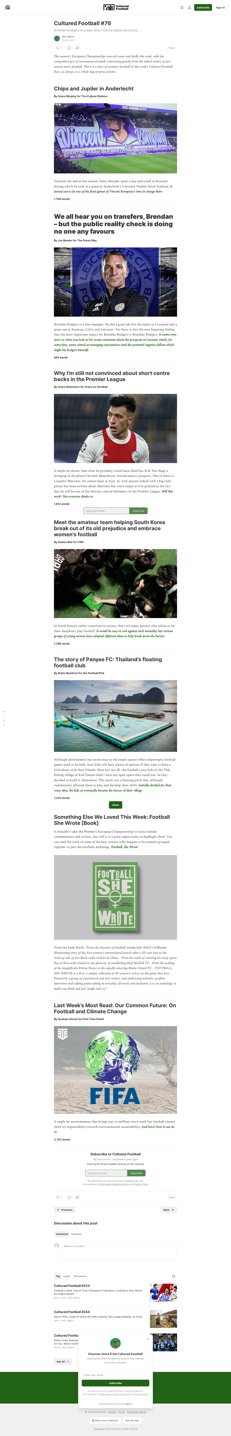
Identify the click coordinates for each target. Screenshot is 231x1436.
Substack (99, 1428)
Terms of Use (131, 1390)
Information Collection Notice (114, 1394)
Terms (121, 1412)
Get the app (132, 1420)
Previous (66, 1209)
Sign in (220, 7)
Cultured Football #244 (72, 1312)
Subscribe (203, 7)
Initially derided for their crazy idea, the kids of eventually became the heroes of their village (112, 788)
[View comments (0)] (69, 48)
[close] (148, 1339)
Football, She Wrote (124, 847)
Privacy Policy (141, 1394)
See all (61, 1361)
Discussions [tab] (80, 1276)
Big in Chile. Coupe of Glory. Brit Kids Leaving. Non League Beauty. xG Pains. (98, 1316)
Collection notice (136, 1412)
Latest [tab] (66, 1276)
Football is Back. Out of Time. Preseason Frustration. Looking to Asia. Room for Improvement (98, 1292)
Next (166, 1209)
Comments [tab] (62, 1234)
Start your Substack (106, 1420)
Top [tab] (58, 1276)
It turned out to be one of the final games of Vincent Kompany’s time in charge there (113, 189)
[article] (115, 1294)
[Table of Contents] (3, 718)
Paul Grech (68, 37)
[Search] (182, 7)
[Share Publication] (189, 7)
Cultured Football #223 (72, 1286)
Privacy (112, 1412)
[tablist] (68, 1234)
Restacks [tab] (76, 1234)
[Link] (49, 88)
